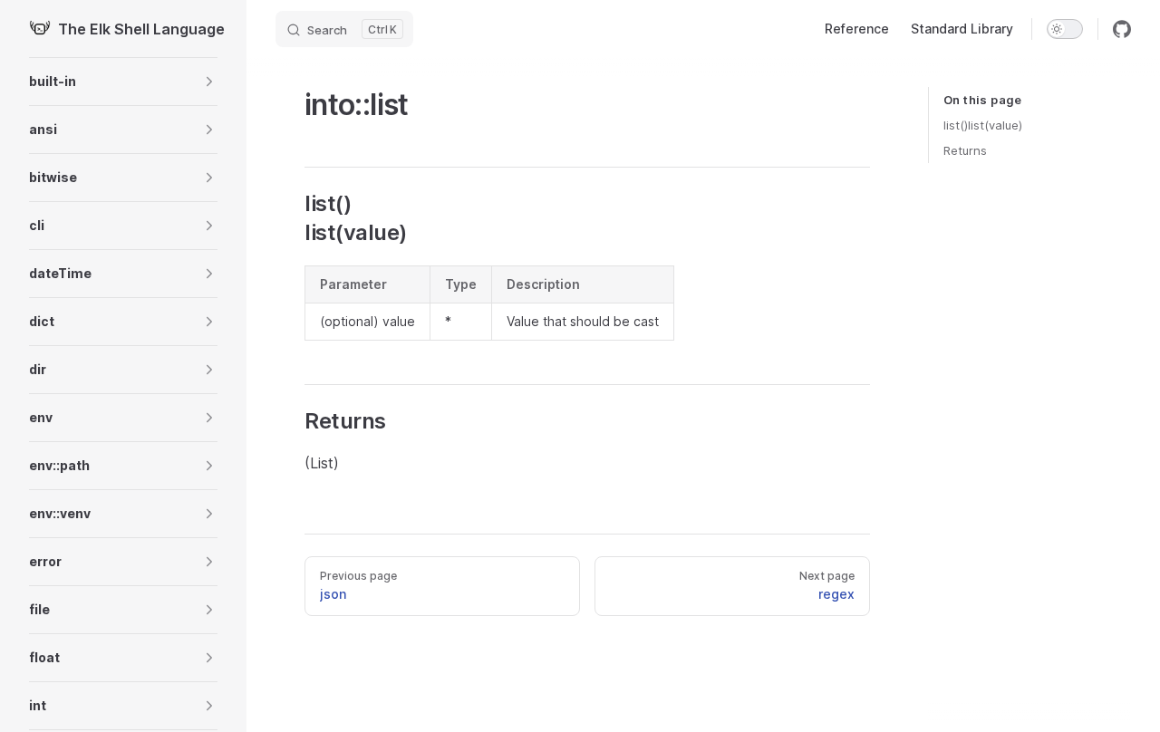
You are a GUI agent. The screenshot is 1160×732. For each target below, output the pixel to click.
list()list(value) (982, 125)
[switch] (1065, 29)
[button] (123, 81)
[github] (1122, 29)
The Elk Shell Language (138, 29)
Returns (965, 150)
